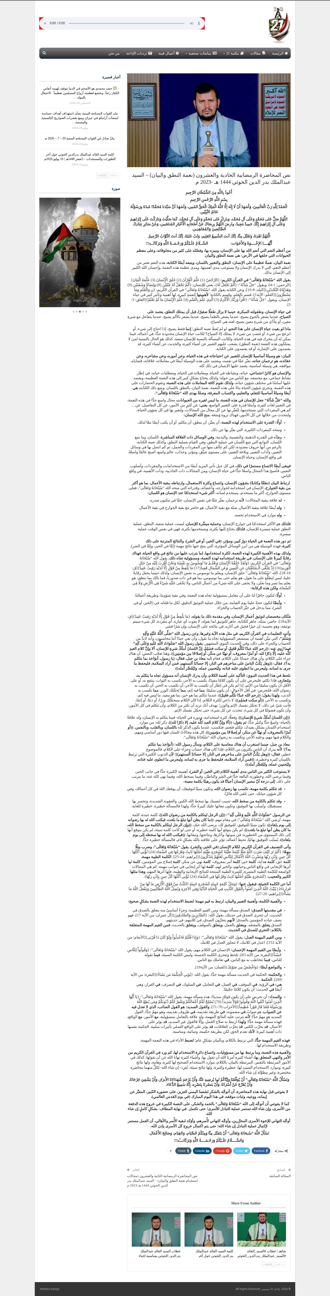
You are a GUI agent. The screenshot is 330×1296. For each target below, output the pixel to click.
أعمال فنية (166, 53)
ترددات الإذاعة (136, 53)
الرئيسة (277, 53)
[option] (79, 253)
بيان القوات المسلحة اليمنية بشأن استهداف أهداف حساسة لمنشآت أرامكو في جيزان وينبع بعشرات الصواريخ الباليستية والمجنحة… (80, 118)
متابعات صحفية (200, 53)
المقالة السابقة (280, 1176)
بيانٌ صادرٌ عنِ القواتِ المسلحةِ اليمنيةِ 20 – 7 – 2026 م (80, 138)
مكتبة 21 (232, 53)
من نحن (114, 53)
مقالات (255, 53)
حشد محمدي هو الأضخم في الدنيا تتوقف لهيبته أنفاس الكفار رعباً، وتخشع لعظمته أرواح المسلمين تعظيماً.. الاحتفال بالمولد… (80, 93)
